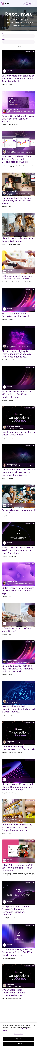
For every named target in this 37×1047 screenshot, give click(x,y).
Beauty (14, 244)
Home (10, 206)
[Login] (23, 3)
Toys (10, 400)
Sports (10, 84)
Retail (30, 282)
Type (3, 33)
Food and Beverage (15, 124)
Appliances (24, 165)
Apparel (20, 165)
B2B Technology (12, 793)
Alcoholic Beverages (13, 165)
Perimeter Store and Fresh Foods (27, 875)
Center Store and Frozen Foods (24, 873)
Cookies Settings (18, 1034)
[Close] (34, 1026)
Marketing (11, 556)
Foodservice (26, 282)
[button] (27, 3)
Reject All (18, 1038)
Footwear (18, 244)
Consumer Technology (13, 918)
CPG (10, 124)
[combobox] (18, 36)
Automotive (29, 165)
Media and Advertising (14, 438)
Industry (4, 39)
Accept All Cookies (18, 1043)
